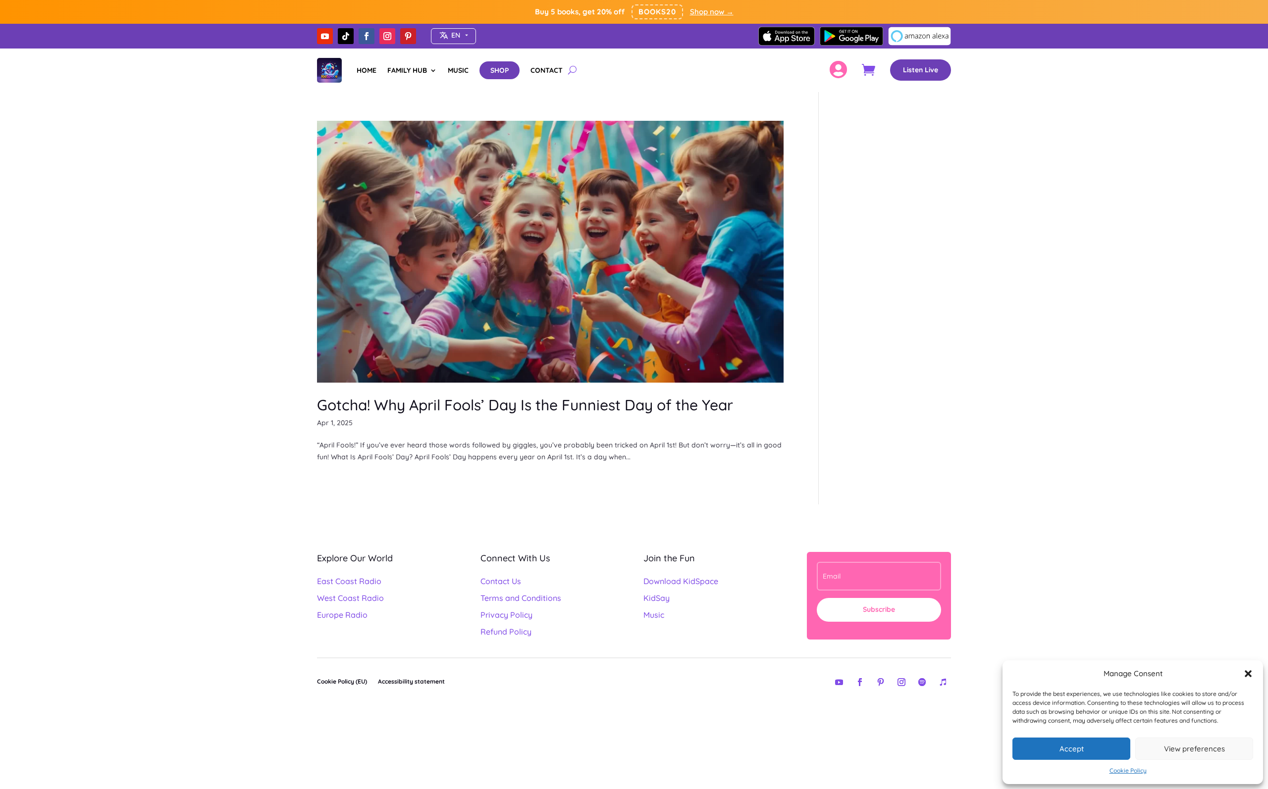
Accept (1071, 748)
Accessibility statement (411, 681)
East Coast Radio (349, 581)
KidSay (656, 598)
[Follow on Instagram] (387, 36)
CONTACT (546, 70)
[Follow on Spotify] (922, 682)
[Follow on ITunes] (943, 682)
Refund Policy (505, 632)
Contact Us (500, 581)
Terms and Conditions (520, 598)
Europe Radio (342, 615)
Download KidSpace (680, 581)
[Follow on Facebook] (366, 36)
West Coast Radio (350, 598)
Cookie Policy (1128, 770)
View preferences (1194, 748)
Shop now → (712, 11)
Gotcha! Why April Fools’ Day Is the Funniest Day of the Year (525, 404)
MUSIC (458, 70)
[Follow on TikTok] (346, 36)
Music (653, 615)
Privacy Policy (506, 615)
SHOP (499, 70)
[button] (1248, 674)
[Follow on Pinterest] (408, 36)
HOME (366, 70)
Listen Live (920, 69)
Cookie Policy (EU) (342, 681)
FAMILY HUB (407, 70)
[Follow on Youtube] (325, 36)
